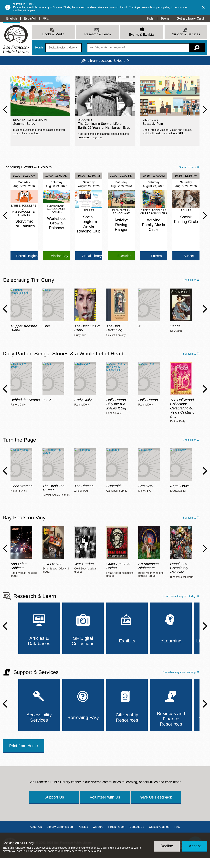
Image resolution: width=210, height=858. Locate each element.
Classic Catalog (159, 826)
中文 (46, 18)
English (11, 18)
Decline (166, 846)
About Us (36, 826)
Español (30, 18)
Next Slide (205, 110)
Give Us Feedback (156, 797)
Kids (150, 18)
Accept (195, 846)
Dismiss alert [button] (203, 7)
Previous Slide (5, 110)
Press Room (116, 826)
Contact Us (136, 826)
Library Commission (60, 826)
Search (38, 47)
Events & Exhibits (141, 34)
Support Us (54, 797)
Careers (98, 826)
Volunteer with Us (105, 797)
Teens (165, 18)
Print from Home (23, 745)
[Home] (16, 40)
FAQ (177, 826)
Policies (83, 826)
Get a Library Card (190, 18)
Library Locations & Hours (106, 60)
